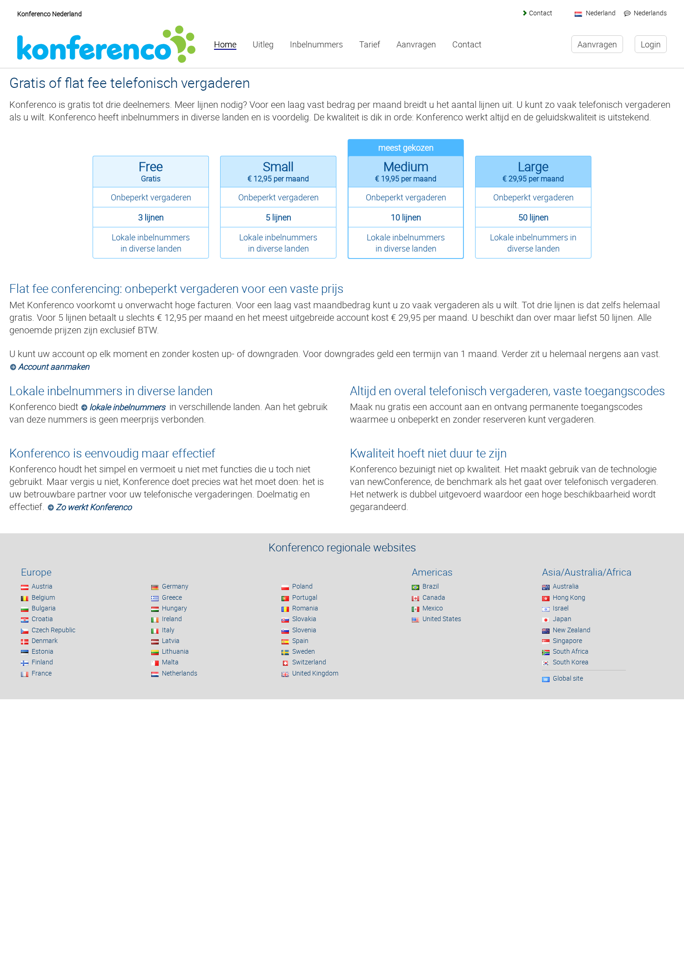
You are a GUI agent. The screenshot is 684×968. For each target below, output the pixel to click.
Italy (168, 629)
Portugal (304, 597)
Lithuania (175, 651)
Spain (300, 640)
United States (441, 618)
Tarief (369, 45)
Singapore (567, 640)
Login (651, 44)
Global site (568, 678)
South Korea (571, 661)
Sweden (303, 651)
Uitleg (263, 45)
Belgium (43, 597)
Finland (42, 661)
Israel (561, 607)
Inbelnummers (316, 45)
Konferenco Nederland (49, 13)
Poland (302, 586)
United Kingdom (315, 673)
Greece (172, 597)
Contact (540, 12)
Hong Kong (569, 597)
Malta (170, 661)
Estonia (43, 651)
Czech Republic (53, 629)
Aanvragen (416, 45)
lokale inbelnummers (127, 406)
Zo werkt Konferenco (94, 506)
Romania (305, 607)
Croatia (42, 618)
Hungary (174, 607)
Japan (562, 618)
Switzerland (309, 661)
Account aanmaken (53, 366)
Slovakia (304, 618)
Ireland (172, 618)
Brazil (430, 586)
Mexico (432, 607)
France (42, 673)
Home (225, 45)
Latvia (171, 640)
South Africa (571, 651)
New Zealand (571, 629)
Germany (175, 586)
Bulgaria (44, 607)
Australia (566, 586)
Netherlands (179, 673)
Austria (42, 586)
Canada (433, 597)
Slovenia (304, 629)
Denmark (45, 640)
